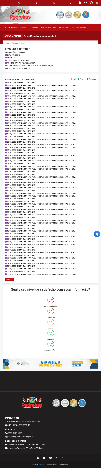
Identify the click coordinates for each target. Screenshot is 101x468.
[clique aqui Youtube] (50, 458)
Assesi (41, 465)
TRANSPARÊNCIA (63, 27)
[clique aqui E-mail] (38, 458)
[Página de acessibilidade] (54, 3)
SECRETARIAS (34, 27)
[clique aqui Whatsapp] (63, 458)
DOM (54, 27)
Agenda (15, 43)
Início (7, 43)
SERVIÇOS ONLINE (81, 27)
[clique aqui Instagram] (57, 458)
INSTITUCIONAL (12, 27)
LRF (72, 27)
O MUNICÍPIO (24, 27)
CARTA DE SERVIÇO (46, 27)
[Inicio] (5, 27)
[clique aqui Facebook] (44, 458)
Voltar (10, 280)
